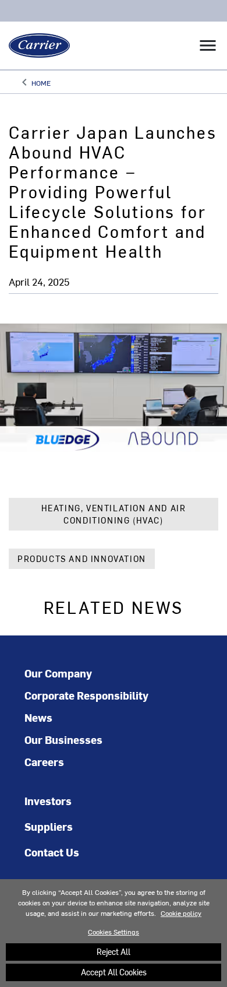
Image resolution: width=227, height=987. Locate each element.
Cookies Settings (113, 931)
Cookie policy (181, 913)
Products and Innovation (81, 558)
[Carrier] (35, 45)
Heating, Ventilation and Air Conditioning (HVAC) (113, 514)
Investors (48, 800)
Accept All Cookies (114, 972)
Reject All (113, 951)
